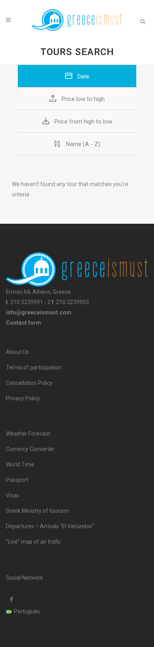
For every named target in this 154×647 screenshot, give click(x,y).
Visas (12, 495)
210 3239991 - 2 (30, 302)
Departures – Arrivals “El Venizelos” (50, 526)
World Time (20, 464)
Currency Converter (30, 449)
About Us (17, 352)
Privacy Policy (23, 398)
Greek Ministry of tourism (37, 511)
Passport (17, 480)
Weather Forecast (28, 433)
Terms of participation (33, 367)
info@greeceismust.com (38, 312)
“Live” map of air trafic (33, 542)
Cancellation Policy (29, 383)
